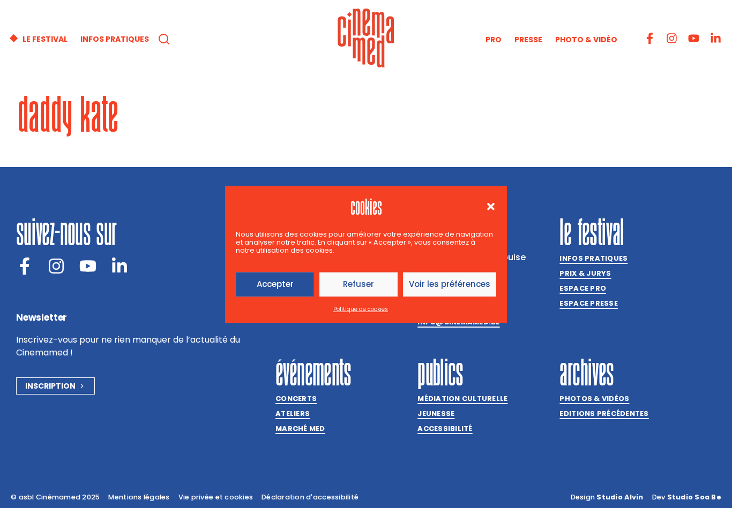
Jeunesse (435, 413)
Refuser (358, 284)
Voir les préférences (449, 284)
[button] (490, 206)
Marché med (300, 428)
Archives (586, 372)
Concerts (296, 398)
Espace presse (588, 303)
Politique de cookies (360, 309)
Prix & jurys (585, 273)
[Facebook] (24, 266)
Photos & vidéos (594, 398)
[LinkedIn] (119, 266)
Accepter (275, 284)
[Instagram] (671, 38)
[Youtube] (693, 38)
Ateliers (292, 413)
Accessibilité (444, 428)
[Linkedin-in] (715, 38)
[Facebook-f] (649, 38)
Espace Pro (582, 288)
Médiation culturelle (462, 398)
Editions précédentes (603, 413)
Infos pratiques (593, 258)
